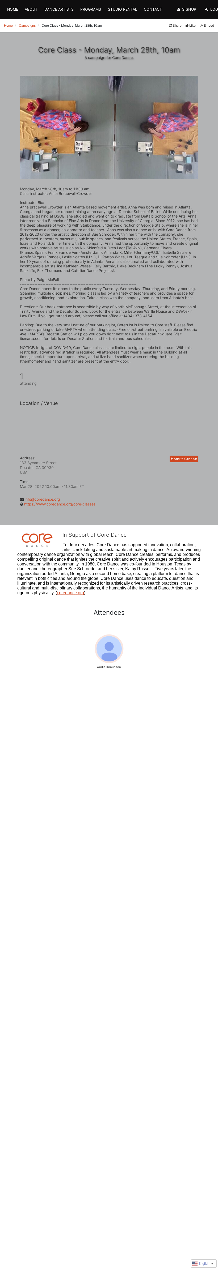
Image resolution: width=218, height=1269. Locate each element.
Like (192, 25)
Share (177, 25)
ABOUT (31, 9)
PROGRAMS (90, 9)
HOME (12, 9)
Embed (209, 25)
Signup (189, 9)
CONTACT (153, 9)
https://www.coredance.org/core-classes (59, 504)
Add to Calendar (185, 459)
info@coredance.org (42, 499)
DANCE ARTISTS (59, 9)
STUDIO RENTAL (122, 9)
